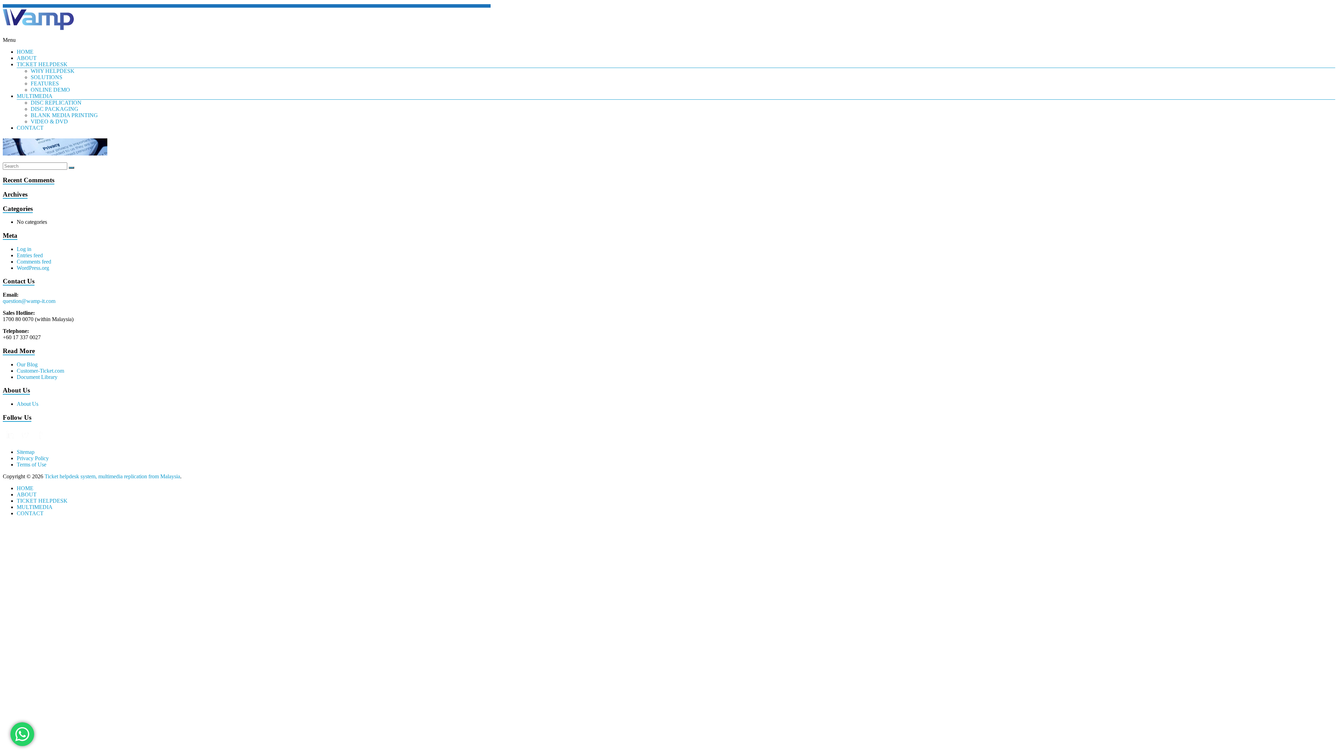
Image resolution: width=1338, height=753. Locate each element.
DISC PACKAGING (54, 109)
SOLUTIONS (46, 77)
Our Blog (27, 364)
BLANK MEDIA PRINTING (64, 115)
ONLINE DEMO (50, 90)
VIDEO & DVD (49, 121)
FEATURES (45, 83)
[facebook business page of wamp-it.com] (40, 440)
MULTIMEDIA (35, 96)
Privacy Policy (33, 458)
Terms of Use (31, 464)
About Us (27, 404)
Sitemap (25, 452)
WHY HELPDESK (53, 71)
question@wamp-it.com (29, 301)
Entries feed (30, 255)
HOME (25, 52)
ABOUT (27, 58)
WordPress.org (33, 268)
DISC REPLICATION (56, 103)
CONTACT (30, 128)
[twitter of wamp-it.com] (25, 440)
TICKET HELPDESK (42, 64)
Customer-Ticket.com (40, 371)
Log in (24, 249)
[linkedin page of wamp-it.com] (10, 440)
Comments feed (34, 262)
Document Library (37, 377)
